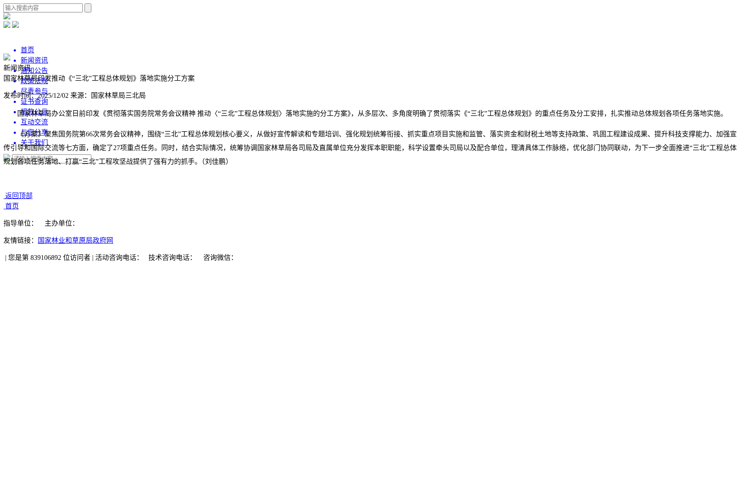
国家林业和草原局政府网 (75, 240)
